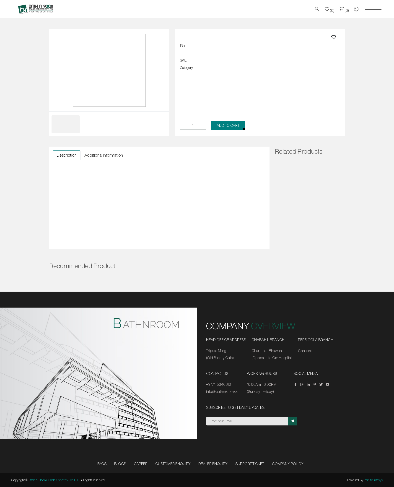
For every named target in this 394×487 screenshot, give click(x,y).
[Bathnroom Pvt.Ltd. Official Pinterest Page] (316, 385)
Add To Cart (228, 125)
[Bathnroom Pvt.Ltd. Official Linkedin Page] (309, 385)
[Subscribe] (292, 421)
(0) (329, 9)
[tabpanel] (159, 169)
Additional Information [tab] (103, 155)
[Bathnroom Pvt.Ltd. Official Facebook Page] (296, 385)
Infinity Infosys (373, 480)
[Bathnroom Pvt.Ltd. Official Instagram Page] (303, 385)
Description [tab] (67, 155)
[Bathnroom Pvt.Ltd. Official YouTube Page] (328, 385)
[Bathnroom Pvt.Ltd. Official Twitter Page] (322, 385)
